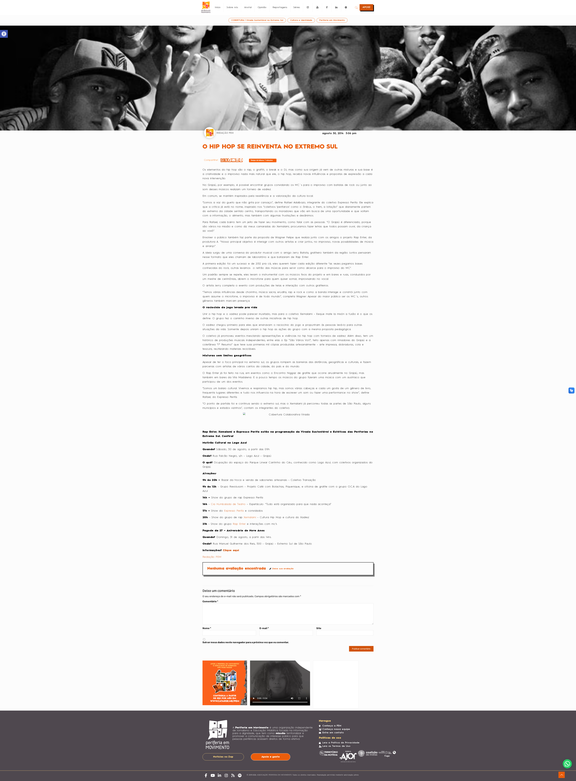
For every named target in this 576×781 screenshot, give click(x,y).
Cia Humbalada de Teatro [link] (229, 504)
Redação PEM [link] (211, 557)
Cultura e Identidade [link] (301, 20)
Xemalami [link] (250, 517)
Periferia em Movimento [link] (332, 20)
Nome (206, 628)
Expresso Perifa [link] (234, 510)
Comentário (210, 601)
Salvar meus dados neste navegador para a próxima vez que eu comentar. (245, 642)
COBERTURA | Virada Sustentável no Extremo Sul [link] (257, 20)
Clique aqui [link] (231, 550)
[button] (222, 160)
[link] (4, 34)
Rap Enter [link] (239, 524)
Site (318, 628)
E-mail (264, 628)
